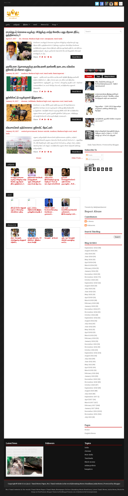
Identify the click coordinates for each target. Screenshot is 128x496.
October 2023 (90, 280)
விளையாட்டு (44, 24)
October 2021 (90, 350)
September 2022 (91, 318)
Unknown (91, 225)
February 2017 (90, 405)
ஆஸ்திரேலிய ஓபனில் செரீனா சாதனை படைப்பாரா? (108, 120)
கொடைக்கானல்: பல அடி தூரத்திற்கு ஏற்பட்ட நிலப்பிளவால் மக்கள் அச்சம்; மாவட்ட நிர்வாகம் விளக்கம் (22, 452)
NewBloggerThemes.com (67, 492)
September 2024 (91, 248)
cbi (20, 39)
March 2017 (89, 402)
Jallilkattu (32, 101)
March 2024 (89, 265)
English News (90, 433)
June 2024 (89, 256)
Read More (76, 57)
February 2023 (90, 303)
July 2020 (88, 394)
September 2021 (91, 353)
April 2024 (89, 262)
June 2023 (88, 291)
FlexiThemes (42, 492)
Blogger (115, 145)
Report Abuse (93, 211)
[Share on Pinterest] (48, 57)
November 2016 (91, 414)
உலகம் (35, 24)
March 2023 (89, 300)
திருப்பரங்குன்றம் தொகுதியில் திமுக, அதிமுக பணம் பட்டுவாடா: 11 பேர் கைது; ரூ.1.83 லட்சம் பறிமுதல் (107, 133)
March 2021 (89, 370)
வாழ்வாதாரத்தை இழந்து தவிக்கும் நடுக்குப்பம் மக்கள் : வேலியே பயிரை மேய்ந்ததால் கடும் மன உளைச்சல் (107, 96)
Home (38, 158)
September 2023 (91, 283)
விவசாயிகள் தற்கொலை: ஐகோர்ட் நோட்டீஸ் (29, 127)
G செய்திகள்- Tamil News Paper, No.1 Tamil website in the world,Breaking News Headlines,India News (62, 484)
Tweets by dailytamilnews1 (95, 207)
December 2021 (91, 344)
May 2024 (88, 259)
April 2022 (89, 332)
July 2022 (88, 323)
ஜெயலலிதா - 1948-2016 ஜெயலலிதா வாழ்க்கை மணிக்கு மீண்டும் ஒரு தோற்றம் (108, 108)
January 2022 (90, 341)
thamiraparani (58, 73)
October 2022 (90, 315)
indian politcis (90, 465)
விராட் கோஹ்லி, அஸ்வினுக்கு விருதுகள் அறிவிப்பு (18, 240)
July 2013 (88, 417)
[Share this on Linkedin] (51, 57)
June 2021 (88, 361)
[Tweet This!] (42, 57)
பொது (55, 24)
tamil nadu (58, 39)
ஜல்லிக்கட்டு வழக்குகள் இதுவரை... (24, 97)
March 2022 (89, 335)
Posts (90, 155)
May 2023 (88, 294)
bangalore (89, 469)
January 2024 (90, 271)
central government (29, 131)
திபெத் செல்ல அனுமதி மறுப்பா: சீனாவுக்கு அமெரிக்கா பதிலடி (18, 210)
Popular (89, 76)
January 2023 (90, 306)
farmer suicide (43, 131)
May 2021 (88, 364)
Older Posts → (77, 158)
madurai (24, 73)
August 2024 (89, 250)
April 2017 (88, 399)
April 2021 (88, 367)
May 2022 (88, 329)
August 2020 (89, 391)
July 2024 (88, 253)
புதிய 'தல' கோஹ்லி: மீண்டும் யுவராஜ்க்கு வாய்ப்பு (68, 240)
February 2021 (90, 373)
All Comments (93, 159)
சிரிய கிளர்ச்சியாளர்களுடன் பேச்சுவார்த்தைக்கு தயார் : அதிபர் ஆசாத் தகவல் (106, 84)
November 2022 (91, 312)
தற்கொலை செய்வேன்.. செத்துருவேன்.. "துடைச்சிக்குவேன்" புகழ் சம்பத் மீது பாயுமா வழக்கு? (35, 180)
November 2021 (91, 347)
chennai (25, 39)
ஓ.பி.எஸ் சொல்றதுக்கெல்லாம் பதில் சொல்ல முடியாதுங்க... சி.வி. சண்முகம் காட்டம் (68, 180)
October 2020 (90, 385)
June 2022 (88, 326)
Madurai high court (36, 39)
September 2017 (91, 396)
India (87, 447)
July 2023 (88, 288)
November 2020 (91, 382)
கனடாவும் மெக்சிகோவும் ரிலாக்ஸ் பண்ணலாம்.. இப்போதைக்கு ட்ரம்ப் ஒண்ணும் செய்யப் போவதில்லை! (69, 211)
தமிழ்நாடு (17, 24)
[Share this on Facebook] (40, 57)
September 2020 (91, 388)
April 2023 (89, 297)
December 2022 (91, 309)
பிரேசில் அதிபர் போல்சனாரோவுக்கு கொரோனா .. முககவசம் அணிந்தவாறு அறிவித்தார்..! (51, 211)
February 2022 (90, 338)
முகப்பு (8, 24)
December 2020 (91, 379)
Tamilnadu (89, 458)
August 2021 (89, 356)
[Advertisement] (103, 188)
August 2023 (89, 286)
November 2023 (91, 277)
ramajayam (48, 39)
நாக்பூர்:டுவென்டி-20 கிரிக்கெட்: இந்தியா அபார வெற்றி (35, 240)
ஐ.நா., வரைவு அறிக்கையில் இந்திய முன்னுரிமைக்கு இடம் (35, 210)
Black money (90, 462)
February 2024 (90, 268)
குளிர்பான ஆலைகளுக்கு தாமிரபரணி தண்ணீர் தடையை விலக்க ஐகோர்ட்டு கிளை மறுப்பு (40, 68)
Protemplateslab (91, 492)
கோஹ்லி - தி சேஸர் (51, 238)
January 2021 (90, 376)
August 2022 (89, 321)
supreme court (58, 101)
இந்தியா (26, 24)
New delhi (89, 454)
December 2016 (91, 411)
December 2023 (91, 274)
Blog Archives (109, 76)
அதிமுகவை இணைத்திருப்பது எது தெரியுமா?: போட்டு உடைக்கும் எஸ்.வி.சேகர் (52, 180)
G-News (90, 221)
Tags (98, 76)
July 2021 (88, 359)
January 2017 (90, 408)
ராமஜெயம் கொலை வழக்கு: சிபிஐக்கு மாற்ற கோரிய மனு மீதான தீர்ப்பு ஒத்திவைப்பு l (42, 33)
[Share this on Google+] (45, 57)
